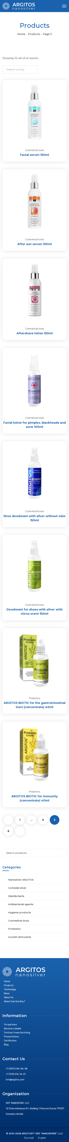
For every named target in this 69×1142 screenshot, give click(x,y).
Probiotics (34, 698)
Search (62, 853)
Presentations (11, 1036)
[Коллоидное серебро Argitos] (18, 5)
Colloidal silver (17, 887)
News (7, 993)
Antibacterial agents (20, 904)
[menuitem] (28, 1138)
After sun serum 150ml (34, 244)
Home (21, 34)
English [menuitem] (42, 1137)
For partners (10, 1024)
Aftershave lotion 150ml (35, 333)
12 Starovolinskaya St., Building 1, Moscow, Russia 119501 (35, 1108)
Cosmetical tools (34, 150)
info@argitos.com (15, 1079)
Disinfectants (16, 896)
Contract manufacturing (17, 1032)
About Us (8, 997)
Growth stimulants (19, 937)
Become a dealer (12, 1028)
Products (34, 34)
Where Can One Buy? (14, 1001)
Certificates (10, 1040)
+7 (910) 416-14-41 (16, 1074)
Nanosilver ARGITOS (21, 879)
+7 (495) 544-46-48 (16, 1068)
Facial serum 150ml (34, 155)
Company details (14, 1114)
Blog (6, 1044)
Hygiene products (19, 912)
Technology (10, 989)
